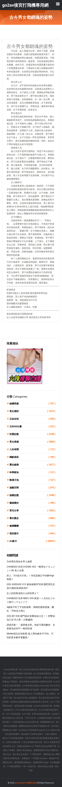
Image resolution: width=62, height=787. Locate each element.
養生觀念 (32, 518)
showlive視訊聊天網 (43, 706)
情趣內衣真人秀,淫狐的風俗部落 (27, 677)
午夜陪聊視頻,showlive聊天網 (25, 722)
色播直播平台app (40, 762)
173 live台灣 (30, 718)
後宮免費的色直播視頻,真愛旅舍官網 (35, 681)
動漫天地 (32, 480)
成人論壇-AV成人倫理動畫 (25, 698)
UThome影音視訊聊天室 (26, 710)
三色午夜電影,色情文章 (32, 742)
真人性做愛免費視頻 (42, 673)
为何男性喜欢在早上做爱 (19, 561)
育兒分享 (32, 510)
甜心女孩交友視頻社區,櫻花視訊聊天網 (36, 669)
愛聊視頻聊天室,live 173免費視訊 (29, 694)
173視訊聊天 (36, 754)
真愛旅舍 (26, 758)
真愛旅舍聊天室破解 (23, 706)
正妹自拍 (32, 418)
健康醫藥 (32, 525)
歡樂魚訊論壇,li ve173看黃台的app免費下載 (36, 746)
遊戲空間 (32, 487)
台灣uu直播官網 (13, 742)
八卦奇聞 (32, 449)
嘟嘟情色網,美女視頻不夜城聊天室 (34, 726)
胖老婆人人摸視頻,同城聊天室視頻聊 (31, 671)
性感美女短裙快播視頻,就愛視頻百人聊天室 (29, 702)
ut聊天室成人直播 (45, 766)
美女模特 (32, 411)
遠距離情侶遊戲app (22, 762)
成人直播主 (51, 694)
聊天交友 (7, 754)
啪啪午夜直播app (24, 750)
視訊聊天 (32, 533)
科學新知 (32, 472)
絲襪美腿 (32, 403)
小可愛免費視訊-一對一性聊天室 (21, 766)
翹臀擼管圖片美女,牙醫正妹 (46, 750)
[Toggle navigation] (58, 4)
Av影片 (32, 541)
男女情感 (32, 441)
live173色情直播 (13, 714)
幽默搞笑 (32, 457)
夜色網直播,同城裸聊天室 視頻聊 (24, 690)
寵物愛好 (32, 502)
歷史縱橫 (32, 464)
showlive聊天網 (11, 669)
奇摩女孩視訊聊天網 (41, 714)
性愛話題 (32, 434)
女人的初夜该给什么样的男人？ (23, 593)
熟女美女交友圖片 (21, 754)
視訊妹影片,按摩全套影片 (32, 734)
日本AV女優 (32, 426)
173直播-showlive (39, 758)
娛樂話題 (32, 495)
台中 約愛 (26, 714)
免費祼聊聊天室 (47, 722)
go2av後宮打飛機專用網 (26, 783)
